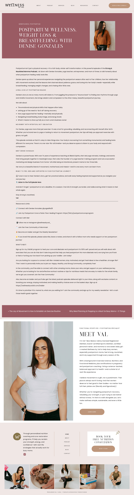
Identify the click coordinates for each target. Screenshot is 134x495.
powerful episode (93, 68)
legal (59, 492)
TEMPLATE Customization (70, 492)
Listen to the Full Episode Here (29, 182)
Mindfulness (24, 24)
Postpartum (35, 24)
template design (82, 492)
